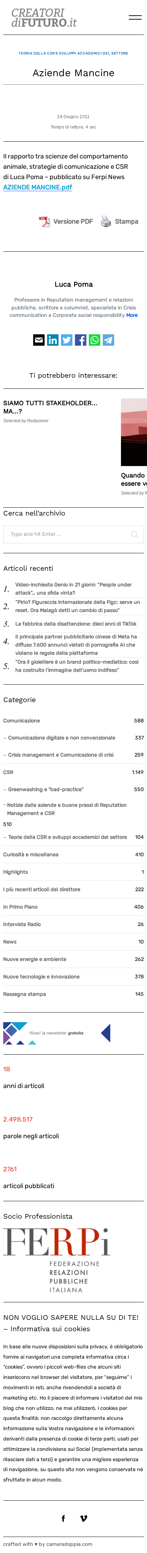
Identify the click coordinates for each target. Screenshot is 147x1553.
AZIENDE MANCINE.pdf (37, 187)
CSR (8, 772)
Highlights (15, 872)
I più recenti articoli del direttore (41, 890)
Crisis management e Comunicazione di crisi (60, 755)
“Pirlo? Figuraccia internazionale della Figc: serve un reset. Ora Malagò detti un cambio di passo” (77, 606)
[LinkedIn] (53, 343)
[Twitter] (66, 343)
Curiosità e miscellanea (31, 855)
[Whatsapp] (94, 343)
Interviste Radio (22, 924)
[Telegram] (108, 343)
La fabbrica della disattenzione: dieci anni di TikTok (75, 624)
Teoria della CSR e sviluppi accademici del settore (73, 53)
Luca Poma (74, 284)
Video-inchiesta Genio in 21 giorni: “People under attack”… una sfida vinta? (73, 589)
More (132, 315)
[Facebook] (80, 343)
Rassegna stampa (24, 994)
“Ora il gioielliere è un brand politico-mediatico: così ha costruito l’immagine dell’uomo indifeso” (76, 666)
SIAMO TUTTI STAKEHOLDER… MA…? (50, 407)
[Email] (39, 343)
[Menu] (135, 17)
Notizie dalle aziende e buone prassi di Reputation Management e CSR (67, 809)
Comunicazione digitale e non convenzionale (61, 738)
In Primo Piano (20, 907)
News (9, 942)
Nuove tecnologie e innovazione (41, 977)
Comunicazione (21, 721)
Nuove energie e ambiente (34, 959)
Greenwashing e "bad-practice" (45, 789)
